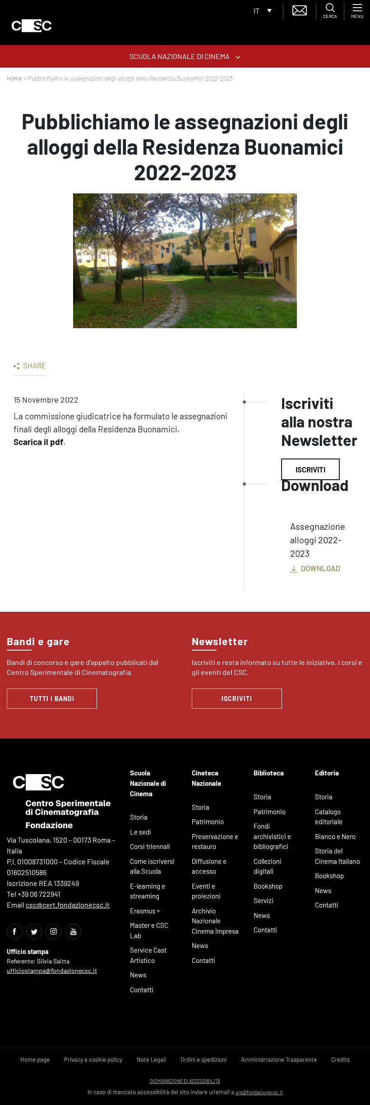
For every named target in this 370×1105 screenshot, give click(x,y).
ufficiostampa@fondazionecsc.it (52, 970)
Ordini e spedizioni (203, 1059)
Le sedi (140, 832)
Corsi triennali (150, 846)
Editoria (327, 773)
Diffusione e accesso (209, 866)
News (138, 975)
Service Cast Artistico (148, 955)
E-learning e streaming (147, 891)
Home (14, 78)
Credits (340, 1059)
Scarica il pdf (38, 441)
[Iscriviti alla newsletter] (299, 9)
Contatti (141, 990)
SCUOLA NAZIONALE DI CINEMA (180, 56)
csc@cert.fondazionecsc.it (68, 904)
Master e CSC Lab (149, 930)
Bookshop (268, 886)
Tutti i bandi (52, 698)
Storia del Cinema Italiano (337, 856)
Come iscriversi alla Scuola (152, 866)
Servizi (263, 900)
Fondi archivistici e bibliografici (272, 836)
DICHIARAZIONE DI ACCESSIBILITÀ (185, 1081)
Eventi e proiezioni (206, 891)
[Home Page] (31, 25)
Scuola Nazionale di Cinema (148, 783)
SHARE (34, 365)
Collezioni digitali (268, 866)
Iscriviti (310, 469)
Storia (139, 817)
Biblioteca (269, 773)
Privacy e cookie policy (93, 1059)
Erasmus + (145, 911)
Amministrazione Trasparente (279, 1059)
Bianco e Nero (335, 836)
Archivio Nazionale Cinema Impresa (215, 921)
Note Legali (151, 1059)
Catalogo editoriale (328, 816)
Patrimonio (208, 821)
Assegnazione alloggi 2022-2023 (317, 540)
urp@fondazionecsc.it (259, 1092)
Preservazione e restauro (215, 841)
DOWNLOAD (320, 568)
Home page (35, 1059)
